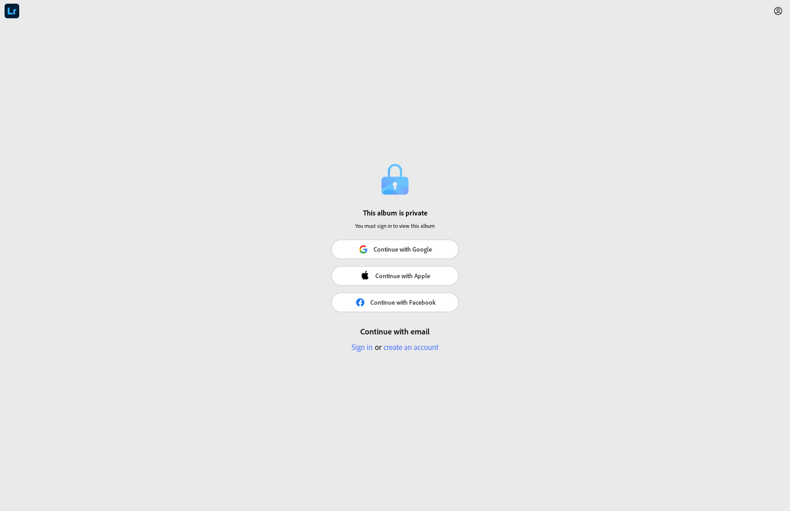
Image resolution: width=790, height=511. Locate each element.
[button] (778, 11)
